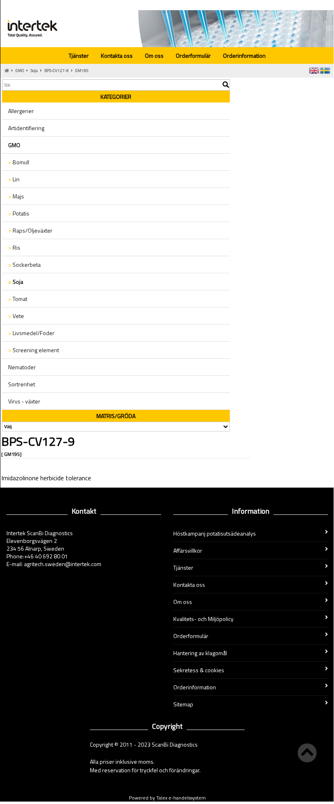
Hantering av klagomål (200, 653)
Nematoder (22, 367)
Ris (14, 247)
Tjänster (79, 55)
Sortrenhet (21, 384)
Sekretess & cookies (198, 670)
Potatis (18, 213)
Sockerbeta (24, 264)
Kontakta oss (117, 55)
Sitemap (183, 704)
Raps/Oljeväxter (30, 230)
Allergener (21, 111)
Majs (16, 196)
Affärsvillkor (187, 550)
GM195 (82, 71)
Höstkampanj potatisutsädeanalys (214, 533)
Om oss (154, 55)
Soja (34, 71)
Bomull (18, 162)
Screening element (33, 350)
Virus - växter (24, 401)
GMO (19, 71)
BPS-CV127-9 (56, 71)
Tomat (17, 298)
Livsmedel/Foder (31, 333)
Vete (16, 316)
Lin (14, 179)
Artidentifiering (26, 128)
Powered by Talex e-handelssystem (167, 798)
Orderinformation (244, 55)
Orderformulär (193, 55)
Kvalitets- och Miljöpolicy (203, 618)
